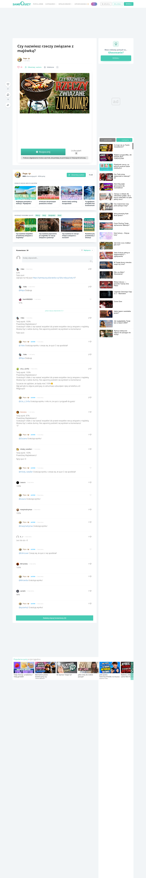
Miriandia (24, 564)
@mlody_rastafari (26, 472)
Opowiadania (82, 4)
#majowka (51, 215)
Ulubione (50, 67)
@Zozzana (23, 438)
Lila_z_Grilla (24, 369)
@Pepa (22, 290)
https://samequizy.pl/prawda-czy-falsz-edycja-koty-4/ (54, 277)
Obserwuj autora (77, 175)
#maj (44, 215)
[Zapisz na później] (57, 67)
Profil (91, 175)
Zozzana (23, 412)
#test (59, 215)
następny (125, 140)
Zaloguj (117, 4)
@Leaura (22, 499)
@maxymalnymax (26, 526)
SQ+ (94, 4)
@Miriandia (23, 580)
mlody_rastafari (26, 449)
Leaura (22, 482)
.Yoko (22, 269)
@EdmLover (24, 553)
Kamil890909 (28, 299)
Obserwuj (34, 67)
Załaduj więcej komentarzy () (54, 618)
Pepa (25, 58)
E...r (21, 537)
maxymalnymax (26, 509)
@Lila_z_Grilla (24, 401)
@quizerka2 (23, 607)
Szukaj (106, 4)
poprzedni (107, 140)
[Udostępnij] (8, 105)
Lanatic (23, 591)
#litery (38, 215)
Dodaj (128, 4)
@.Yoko (22, 345)
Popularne (38, 4)
